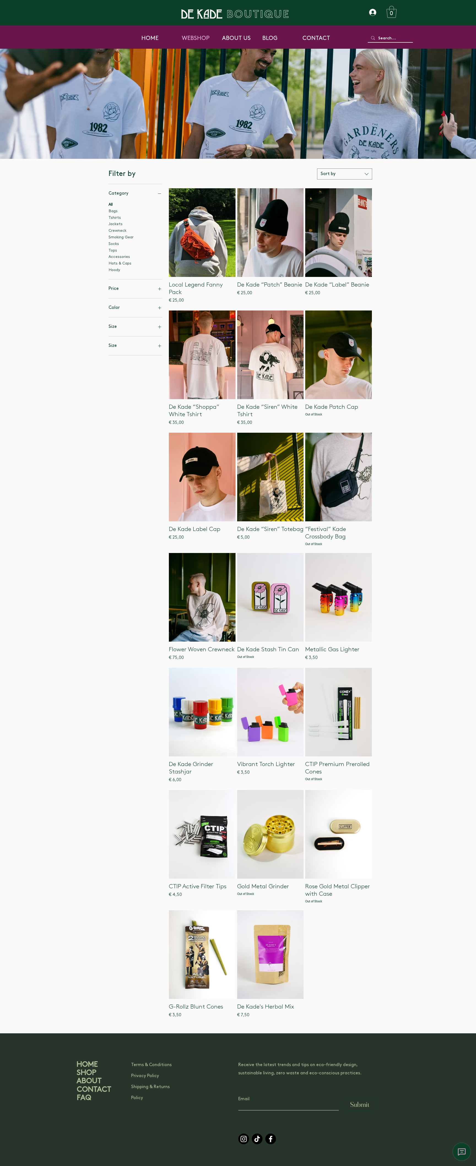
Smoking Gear (121, 237)
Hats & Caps (120, 263)
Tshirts (115, 218)
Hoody (114, 270)
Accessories (119, 257)
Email (244, 1099)
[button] (391, 12)
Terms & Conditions (151, 1065)
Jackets (116, 224)
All (111, 205)
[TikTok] (257, 1139)
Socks (114, 244)
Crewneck (117, 231)
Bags (113, 211)
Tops (113, 251)
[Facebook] (270, 1139)
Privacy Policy (145, 1076)
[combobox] (344, 173)
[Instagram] (243, 1139)
